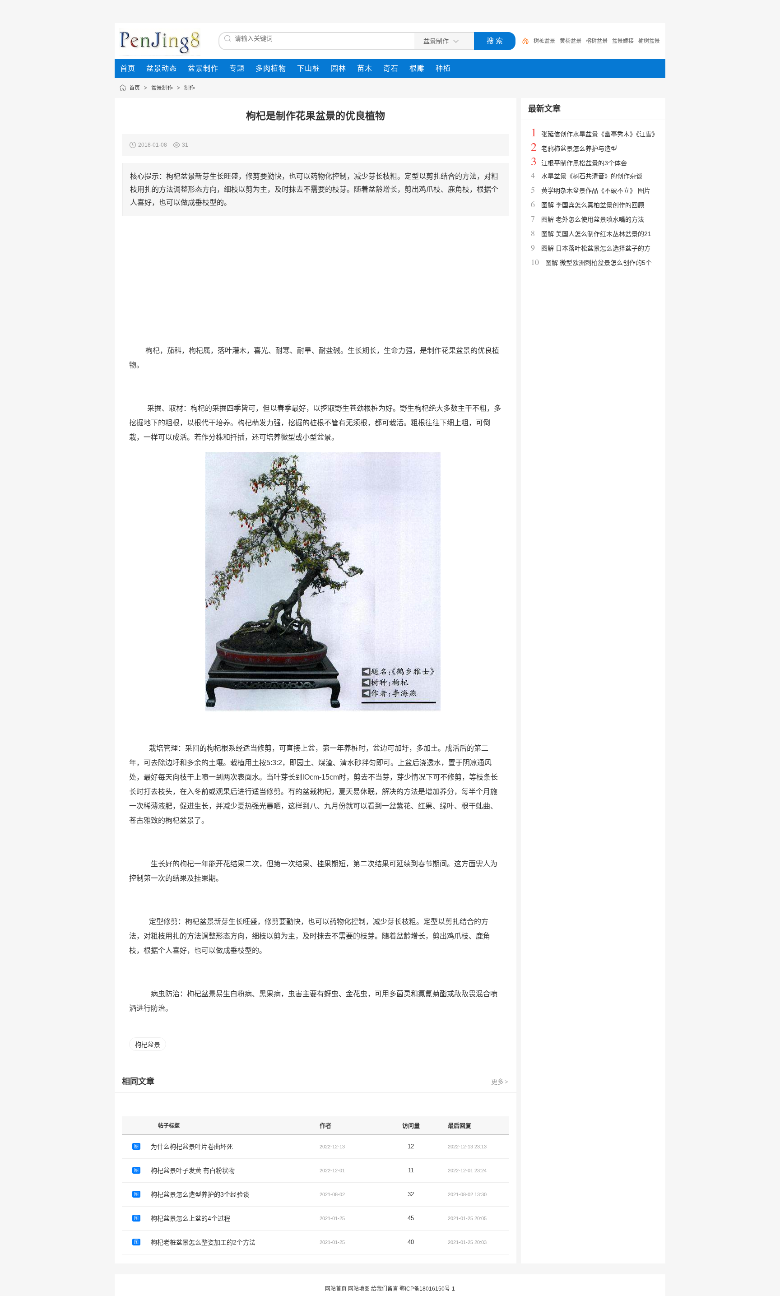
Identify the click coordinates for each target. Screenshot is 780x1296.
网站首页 (336, 1289)
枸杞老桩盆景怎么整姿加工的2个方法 (203, 1242)
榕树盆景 (597, 41)
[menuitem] (128, 68)
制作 (189, 88)
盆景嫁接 (623, 41)
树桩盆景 (544, 41)
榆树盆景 (649, 41)
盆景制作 (162, 88)
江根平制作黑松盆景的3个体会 (584, 163)
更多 (499, 1081)
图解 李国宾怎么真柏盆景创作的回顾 (592, 205)
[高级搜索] (522, 41)
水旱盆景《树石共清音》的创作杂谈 (591, 176)
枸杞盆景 (147, 1044)
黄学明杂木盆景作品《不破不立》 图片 (595, 190)
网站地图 (359, 1289)
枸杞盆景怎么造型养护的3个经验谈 (200, 1194)
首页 (134, 88)
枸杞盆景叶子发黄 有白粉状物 (193, 1170)
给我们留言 (384, 1289)
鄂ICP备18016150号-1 (427, 1289)
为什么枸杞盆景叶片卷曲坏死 (192, 1146)
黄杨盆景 (570, 41)
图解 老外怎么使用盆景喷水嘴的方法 (592, 219)
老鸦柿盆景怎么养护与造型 (579, 148)
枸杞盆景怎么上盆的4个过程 (190, 1218)
